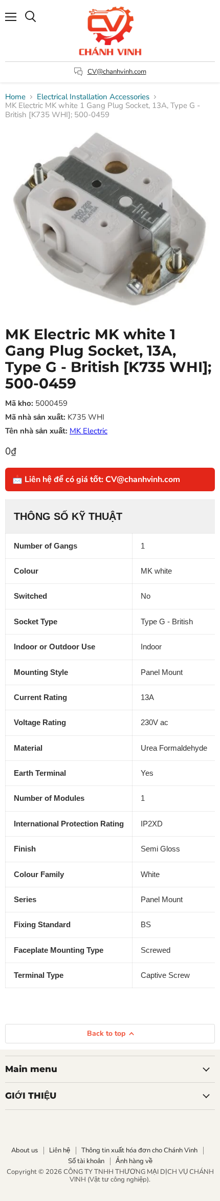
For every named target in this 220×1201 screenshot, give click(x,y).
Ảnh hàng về (134, 1161)
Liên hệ (59, 1150)
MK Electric (88, 431)
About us (24, 1150)
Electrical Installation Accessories (93, 97)
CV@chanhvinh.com (116, 71)
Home (15, 97)
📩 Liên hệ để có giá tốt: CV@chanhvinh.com (96, 479)
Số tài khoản (86, 1161)
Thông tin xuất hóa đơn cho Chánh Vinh (139, 1150)
